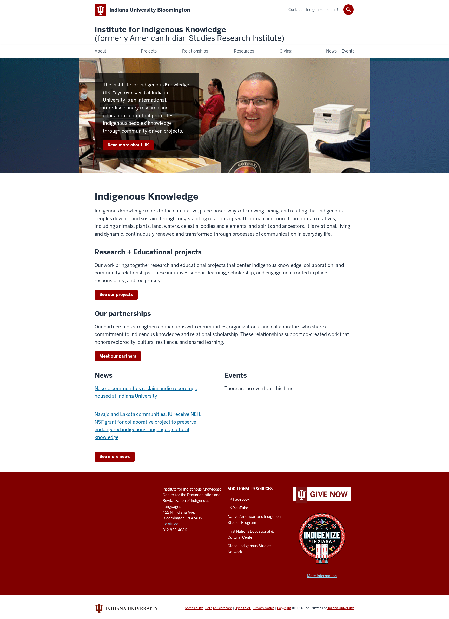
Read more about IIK (128, 145)
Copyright (284, 608)
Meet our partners (117, 356)
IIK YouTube (238, 508)
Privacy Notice (263, 608)
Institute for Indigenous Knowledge (190, 34)
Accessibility (194, 608)
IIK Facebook (239, 499)
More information (322, 575)
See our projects (116, 294)
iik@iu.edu (171, 524)
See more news (114, 456)
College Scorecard (218, 608)
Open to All (243, 608)
